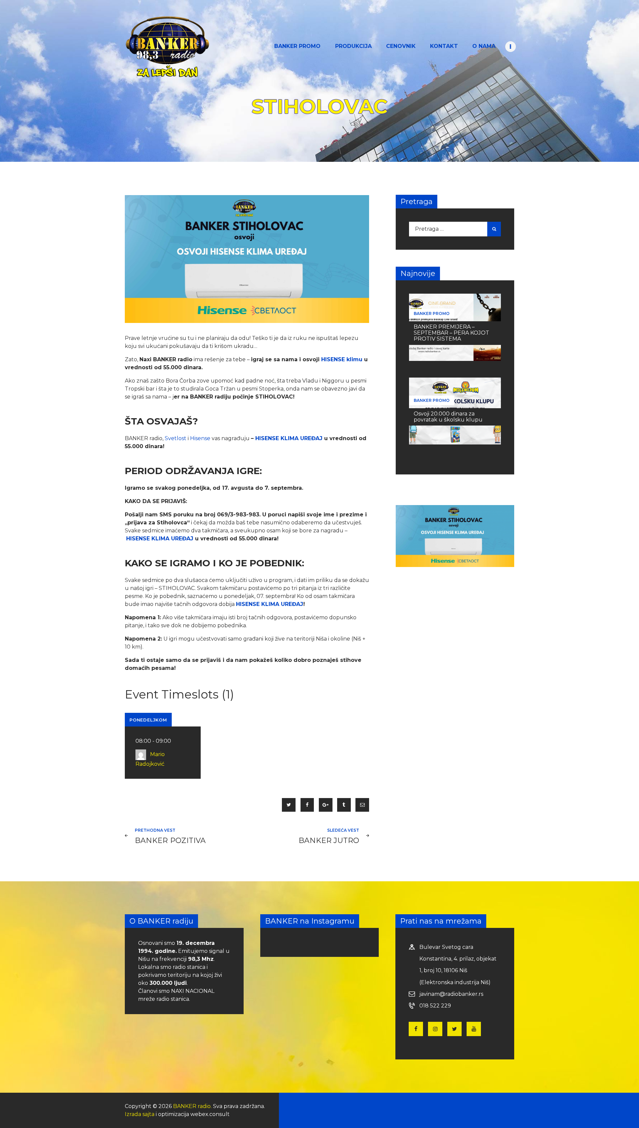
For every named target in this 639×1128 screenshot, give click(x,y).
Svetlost (175, 438)
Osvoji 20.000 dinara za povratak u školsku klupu (448, 417)
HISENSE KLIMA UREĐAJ (288, 438)
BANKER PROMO (432, 313)
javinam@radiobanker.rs (451, 994)
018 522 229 (435, 1005)
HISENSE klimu (341, 359)
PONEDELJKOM (148, 719)
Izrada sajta (139, 1114)
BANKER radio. (192, 1106)
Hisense (201, 438)
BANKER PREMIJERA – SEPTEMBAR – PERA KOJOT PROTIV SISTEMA (451, 333)
